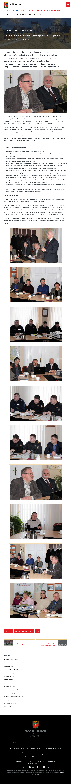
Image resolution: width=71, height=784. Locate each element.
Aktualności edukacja (9, 673)
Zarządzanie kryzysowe (27, 30)
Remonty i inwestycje (9, 683)
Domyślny (58, 10)
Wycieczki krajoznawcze (9, 689)
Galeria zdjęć (7, 666)
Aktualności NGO (8, 676)
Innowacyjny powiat (9, 703)
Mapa (41, 15)
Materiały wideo (8, 679)
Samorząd (51, 748)
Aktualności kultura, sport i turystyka (13, 662)
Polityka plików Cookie (40, 761)
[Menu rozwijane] (68, 4)
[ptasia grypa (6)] (35, 403)
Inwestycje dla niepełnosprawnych (12, 696)
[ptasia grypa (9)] (35, 521)
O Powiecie (58, 748)
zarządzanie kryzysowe (27, 631)
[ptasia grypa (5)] (35, 363)
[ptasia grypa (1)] (35, 245)
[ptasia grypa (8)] (35, 482)
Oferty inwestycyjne (9, 693)
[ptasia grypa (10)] (35, 561)
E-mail (33, 15)
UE (18, 10)
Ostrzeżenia (7, 706)
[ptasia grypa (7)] (35, 442)
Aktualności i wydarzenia (13, 30)
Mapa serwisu (51, 761)
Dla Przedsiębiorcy (36, 748)
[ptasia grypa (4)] (35, 324)
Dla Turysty (26, 748)
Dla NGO (44, 748)
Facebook (24, 767)
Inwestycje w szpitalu (9, 699)
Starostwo (17, 631)
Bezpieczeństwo (8, 631)
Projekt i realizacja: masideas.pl (35, 778)
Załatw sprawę (10, 15)
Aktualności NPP (8, 686)
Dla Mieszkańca (18, 748)
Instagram (47, 767)
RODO (32, 10)
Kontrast (51, 10)
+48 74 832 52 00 (22, 15)
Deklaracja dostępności (22, 761)
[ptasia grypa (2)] (35, 284)
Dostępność (25, 10)
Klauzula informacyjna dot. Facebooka (35, 763)
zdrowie (37, 631)
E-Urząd (12, 10)
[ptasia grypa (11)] (35, 600)
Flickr (40, 767)
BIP (7, 10)
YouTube (33, 767)
